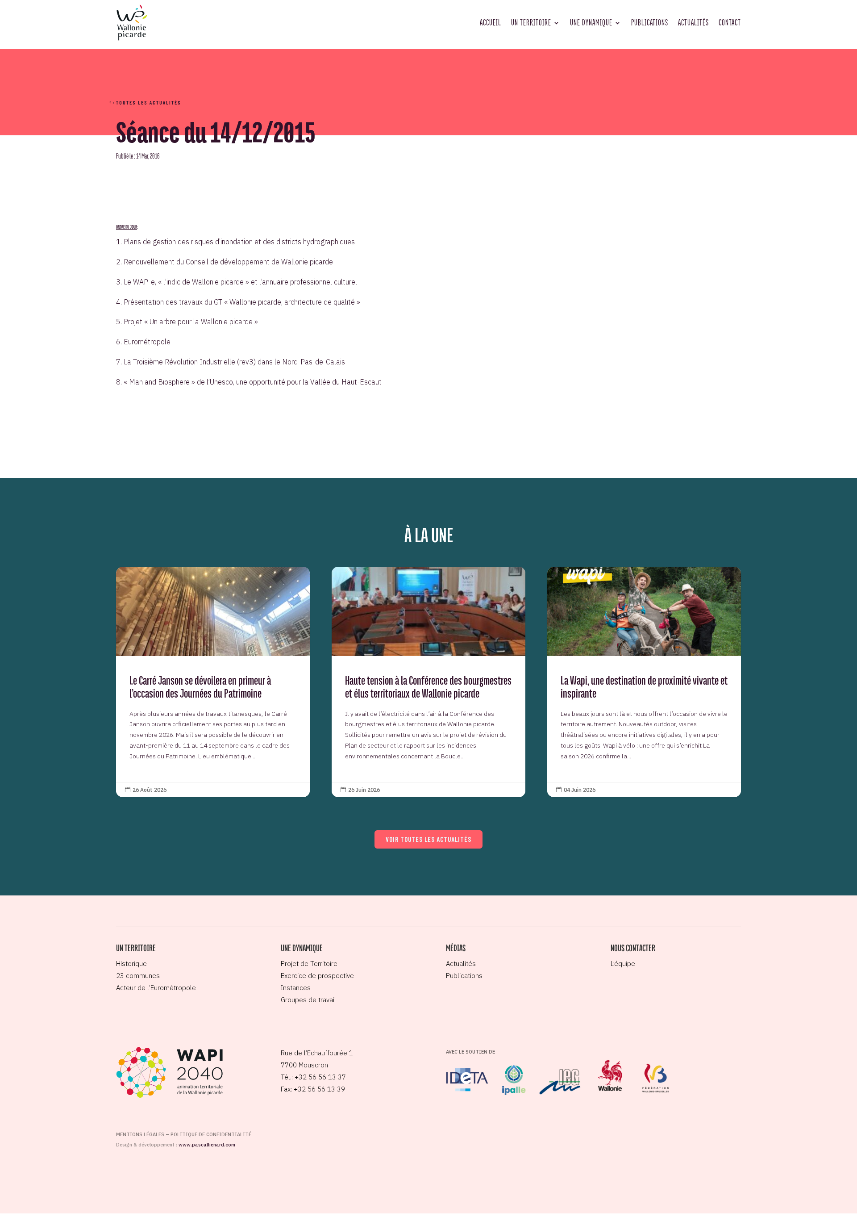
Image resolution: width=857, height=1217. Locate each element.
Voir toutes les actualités (428, 839)
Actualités (693, 22)
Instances (296, 987)
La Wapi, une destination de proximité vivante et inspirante (644, 682)
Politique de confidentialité (211, 1134)
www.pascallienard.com (207, 1145)
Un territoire (531, 22)
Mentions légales (140, 1134)
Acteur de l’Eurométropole (156, 987)
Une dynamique (591, 22)
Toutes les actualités (148, 102)
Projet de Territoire (309, 963)
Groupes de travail (308, 999)
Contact (730, 22)
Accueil (490, 22)
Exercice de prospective (317, 975)
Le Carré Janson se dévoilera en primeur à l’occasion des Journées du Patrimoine (213, 682)
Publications (649, 22)
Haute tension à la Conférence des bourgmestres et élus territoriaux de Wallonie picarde (428, 682)
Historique (131, 963)
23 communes (138, 975)
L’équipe (623, 963)
